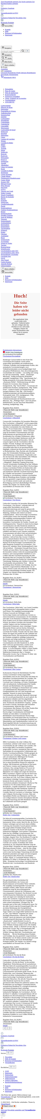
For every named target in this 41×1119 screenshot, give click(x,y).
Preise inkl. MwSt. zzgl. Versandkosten (16, 410)
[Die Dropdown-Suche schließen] (27, 51)
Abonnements (13, 74)
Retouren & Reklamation (13, 33)
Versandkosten (10, 1062)
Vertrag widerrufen (11, 1080)
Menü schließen (9, 65)
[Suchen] (23, 51)
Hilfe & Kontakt (10, 1059)
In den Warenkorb (9, 414)
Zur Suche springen (25, 2)
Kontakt (7, 29)
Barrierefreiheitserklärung (13, 1082)
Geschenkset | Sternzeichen (12, 587)
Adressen (23, 73)
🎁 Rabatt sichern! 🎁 (8, 1106)
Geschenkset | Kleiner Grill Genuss (14, 738)
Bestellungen (31, 73)
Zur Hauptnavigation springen (18, 2)
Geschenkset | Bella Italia (11, 604)
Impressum (8, 35)
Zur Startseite (20, 338)
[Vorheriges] (5, 1028)
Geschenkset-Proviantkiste (11, 356)
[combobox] (10, 51)
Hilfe (6, 31)
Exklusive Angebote (7, 8)
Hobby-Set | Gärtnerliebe (11, 815)
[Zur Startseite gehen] (20, 45)
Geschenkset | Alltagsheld (11, 418)
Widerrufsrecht (10, 1078)
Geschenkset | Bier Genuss (12, 669)
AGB (7, 1071)
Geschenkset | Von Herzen (11, 500)
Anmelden (4, 69)
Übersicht (4, 73)
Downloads (5, 74)
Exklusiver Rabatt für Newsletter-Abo (13, 18)
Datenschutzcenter (11, 1077)
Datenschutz (9, 1075)
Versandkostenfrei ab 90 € (9, 13)
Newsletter (8, 1057)
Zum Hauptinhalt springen (10, 2)
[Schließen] (2, 1117)
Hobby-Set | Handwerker (11, 876)
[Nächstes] (10, 1028)
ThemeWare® (5, 1104)
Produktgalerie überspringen (12, 350)
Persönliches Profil (14, 73)
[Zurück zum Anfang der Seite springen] (3, 1114)
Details (5, 583)
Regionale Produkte (7, 22)
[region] (20, 689)
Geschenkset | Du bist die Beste (13, 957)
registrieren (8, 71)
